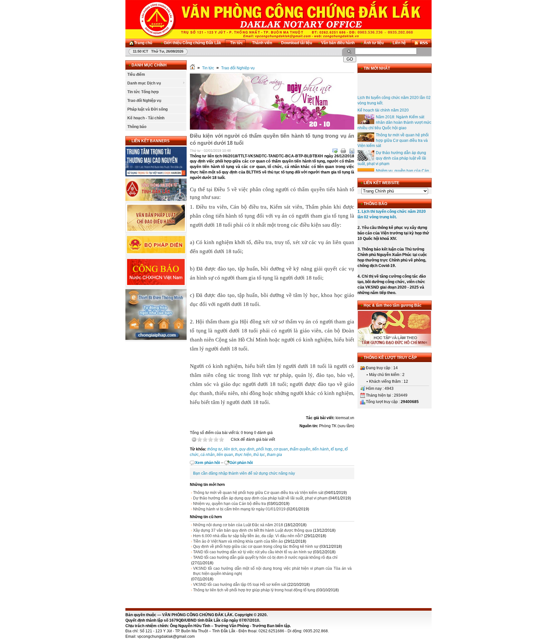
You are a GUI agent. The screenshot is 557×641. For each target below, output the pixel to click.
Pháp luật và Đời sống (147, 109)
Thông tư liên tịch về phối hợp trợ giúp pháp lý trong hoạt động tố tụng (254, 590)
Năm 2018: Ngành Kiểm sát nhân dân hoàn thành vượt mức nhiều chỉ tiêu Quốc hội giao (394, 116)
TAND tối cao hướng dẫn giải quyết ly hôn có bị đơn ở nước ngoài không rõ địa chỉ (265, 557)
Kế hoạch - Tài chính (145, 118)
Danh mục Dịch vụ (144, 83)
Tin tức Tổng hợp (143, 92)
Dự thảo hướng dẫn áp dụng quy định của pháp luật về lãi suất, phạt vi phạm (260, 498)
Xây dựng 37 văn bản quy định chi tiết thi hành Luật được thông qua (252, 530)
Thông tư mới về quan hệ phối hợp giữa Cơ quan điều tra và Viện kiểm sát (258, 492)
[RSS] (421, 43)
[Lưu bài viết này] (351, 150)
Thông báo (136, 126)
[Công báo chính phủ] (156, 285)
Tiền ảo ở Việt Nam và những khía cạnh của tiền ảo (238, 541)
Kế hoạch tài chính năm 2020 (383, 104)
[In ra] (343, 150)
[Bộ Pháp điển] (156, 253)
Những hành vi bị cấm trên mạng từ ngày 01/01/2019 (239, 509)
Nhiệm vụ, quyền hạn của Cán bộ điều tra (229, 503)
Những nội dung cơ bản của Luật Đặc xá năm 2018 (238, 525)
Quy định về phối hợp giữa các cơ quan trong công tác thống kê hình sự (255, 546)
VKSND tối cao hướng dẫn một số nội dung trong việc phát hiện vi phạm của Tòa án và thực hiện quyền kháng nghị (272, 571)
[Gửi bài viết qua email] (334, 150)
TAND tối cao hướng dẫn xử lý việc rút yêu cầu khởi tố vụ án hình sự (252, 552)
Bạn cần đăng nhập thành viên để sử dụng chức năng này (244, 473)
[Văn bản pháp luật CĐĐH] (156, 231)
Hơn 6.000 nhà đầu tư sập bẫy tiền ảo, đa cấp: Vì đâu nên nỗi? (248, 536)
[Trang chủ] (192, 68)
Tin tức (208, 68)
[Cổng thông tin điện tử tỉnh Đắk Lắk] (156, 199)
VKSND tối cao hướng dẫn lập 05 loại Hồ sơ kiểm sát (239, 584)
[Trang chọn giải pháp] (156, 338)
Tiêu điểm (136, 74)
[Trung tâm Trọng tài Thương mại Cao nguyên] (156, 175)
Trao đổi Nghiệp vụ (144, 100)
